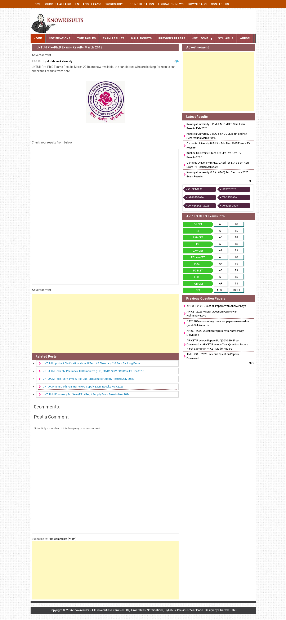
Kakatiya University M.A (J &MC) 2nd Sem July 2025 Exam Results (217, 174)
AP (220, 224)
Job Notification (141, 4)
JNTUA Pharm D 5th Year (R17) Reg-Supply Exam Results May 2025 (83, 386)
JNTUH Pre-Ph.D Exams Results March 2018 (70, 47)
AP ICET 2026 (230, 205)
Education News (171, 4)
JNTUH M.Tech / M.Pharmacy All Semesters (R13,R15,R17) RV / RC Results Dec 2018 (93, 371)
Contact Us (220, 4)
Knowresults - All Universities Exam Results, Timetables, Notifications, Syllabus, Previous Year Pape (138, 610)
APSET (221, 290)
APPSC (245, 38)
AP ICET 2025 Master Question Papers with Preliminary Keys (212, 313)
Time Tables (86, 38)
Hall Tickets (141, 38)
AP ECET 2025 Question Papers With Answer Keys (216, 305)
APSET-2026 (229, 189)
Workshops (115, 4)
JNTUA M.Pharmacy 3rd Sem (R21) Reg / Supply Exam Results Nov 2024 (86, 394)
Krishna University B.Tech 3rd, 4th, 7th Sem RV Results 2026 (214, 155)
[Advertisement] (105, 323)
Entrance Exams (88, 4)
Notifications (60, 38)
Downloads (197, 4)
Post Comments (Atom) (62, 538)
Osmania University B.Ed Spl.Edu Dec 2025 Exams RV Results (218, 145)
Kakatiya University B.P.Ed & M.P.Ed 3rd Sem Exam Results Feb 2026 (216, 126)
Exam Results (114, 38)
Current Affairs (58, 4)
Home (37, 4)
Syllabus (225, 38)
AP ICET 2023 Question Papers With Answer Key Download (215, 333)
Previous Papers (172, 38)
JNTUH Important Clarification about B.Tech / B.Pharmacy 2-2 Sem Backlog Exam (91, 363)
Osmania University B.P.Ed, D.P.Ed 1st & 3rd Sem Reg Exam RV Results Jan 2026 (218, 164)
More (251, 181)
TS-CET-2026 (229, 197)
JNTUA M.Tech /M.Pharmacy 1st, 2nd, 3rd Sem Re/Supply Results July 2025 (88, 378)
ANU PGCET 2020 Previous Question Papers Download (213, 356)
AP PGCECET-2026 (198, 205)
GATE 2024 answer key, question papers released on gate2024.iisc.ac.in (218, 323)
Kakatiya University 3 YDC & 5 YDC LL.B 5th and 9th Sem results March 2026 (217, 136)
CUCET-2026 (195, 189)
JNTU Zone (200, 38)
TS (236, 224)
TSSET (236, 290)
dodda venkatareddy (59, 61)
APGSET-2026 (196, 197)
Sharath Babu (227, 610)
